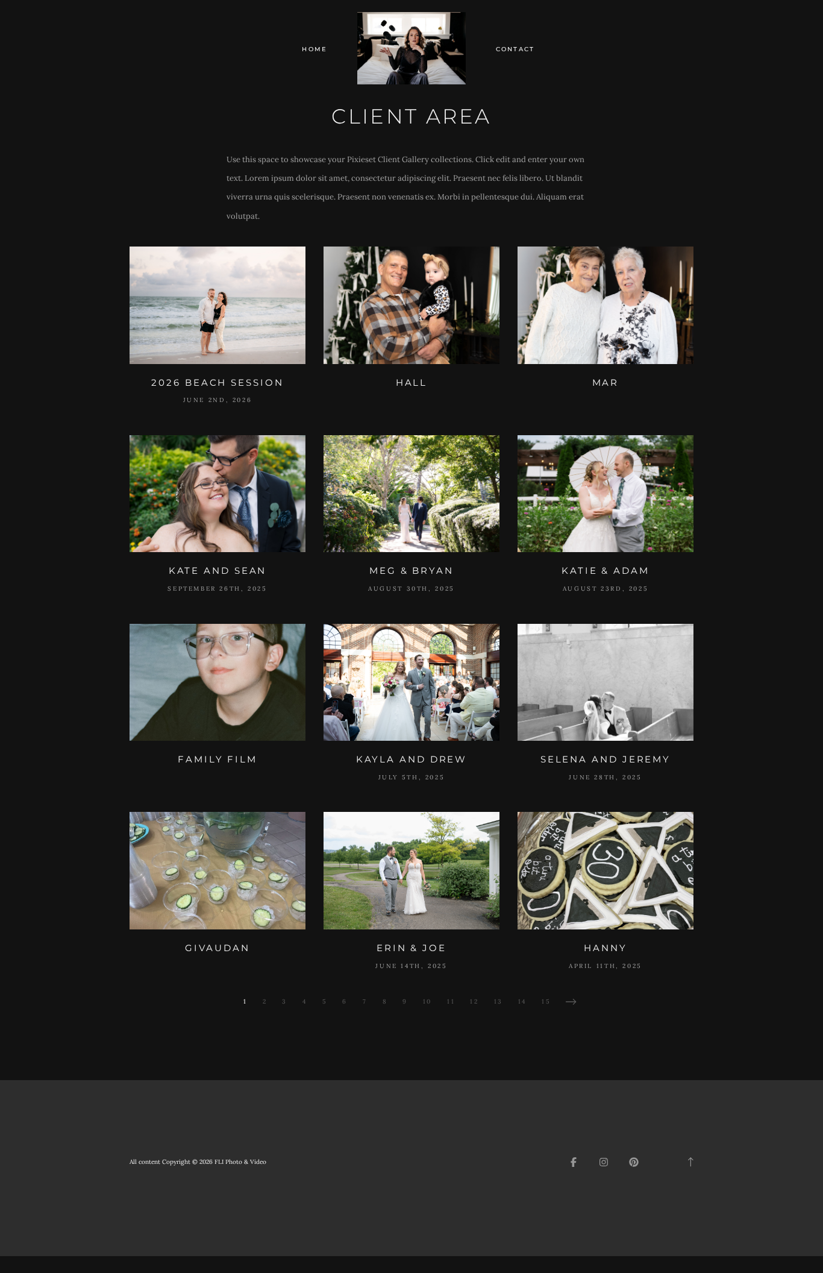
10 (427, 1001)
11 (451, 1001)
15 (546, 1001)
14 (522, 1001)
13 (498, 1001)
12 (474, 1001)
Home (314, 49)
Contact (515, 49)
